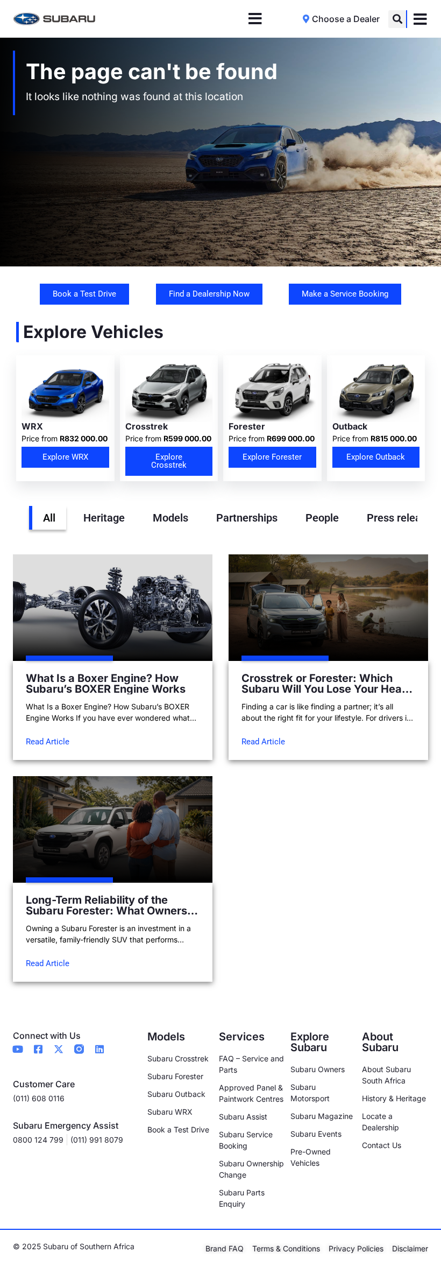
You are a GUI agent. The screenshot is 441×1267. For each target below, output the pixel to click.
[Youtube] (18, 1049)
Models (170, 517)
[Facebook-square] (38, 1049)
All (49, 517)
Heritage (104, 517)
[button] (397, 19)
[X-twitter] (58, 1049)
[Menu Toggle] (255, 18)
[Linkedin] (99, 1049)
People (322, 517)
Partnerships (247, 517)
